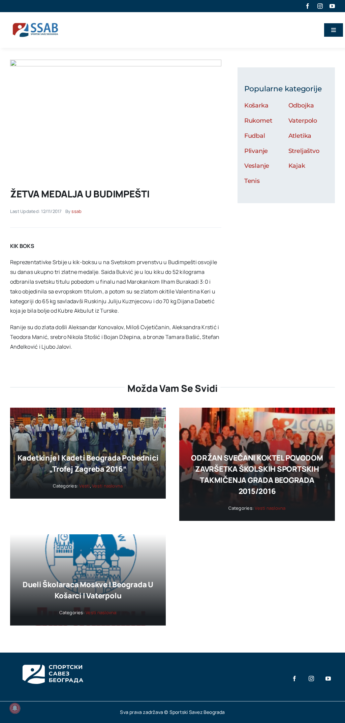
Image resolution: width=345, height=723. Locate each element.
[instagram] (320, 6)
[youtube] (332, 6)
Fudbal (254, 135)
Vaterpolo (302, 120)
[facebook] (307, 6)
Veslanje (257, 165)
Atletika (300, 135)
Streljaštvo (303, 151)
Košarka (256, 105)
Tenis (252, 181)
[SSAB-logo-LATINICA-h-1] (35, 21)
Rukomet (258, 120)
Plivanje (256, 151)
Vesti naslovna (107, 486)
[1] (115, 62)
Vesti (84, 486)
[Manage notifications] (14, 708)
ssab (76, 211)
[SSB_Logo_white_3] (52, 658)
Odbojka (301, 105)
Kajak (296, 165)
